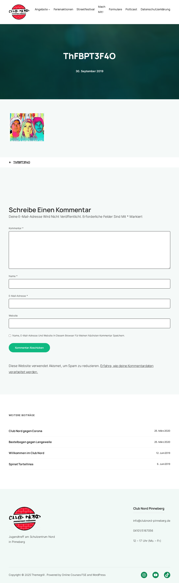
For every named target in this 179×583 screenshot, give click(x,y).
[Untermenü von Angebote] (49, 9)
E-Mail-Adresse (18, 295)
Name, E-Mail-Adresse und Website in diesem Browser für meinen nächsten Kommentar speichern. (68, 335)
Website (13, 315)
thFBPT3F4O (21, 162)
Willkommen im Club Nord (26, 453)
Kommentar (16, 228)
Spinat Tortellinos (21, 464)
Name (13, 276)
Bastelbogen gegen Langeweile (30, 442)
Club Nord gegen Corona (25, 431)
